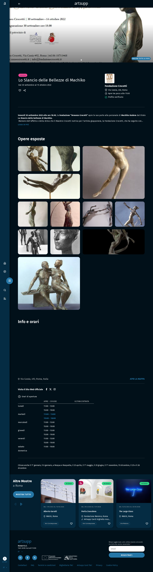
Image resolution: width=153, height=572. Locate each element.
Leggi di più (23, 125)
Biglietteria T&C (66, 565)
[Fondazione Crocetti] (124, 78)
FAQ (32, 565)
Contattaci (22, 565)
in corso (69, 483)
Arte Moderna (124, 523)
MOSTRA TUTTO (23, 494)
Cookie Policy (112, 565)
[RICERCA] (4, 290)
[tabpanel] (76, 35)
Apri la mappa (137, 379)
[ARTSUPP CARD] (4, 298)
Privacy (99, 565)
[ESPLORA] (4, 271)
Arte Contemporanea (51, 523)
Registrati (126, 555)
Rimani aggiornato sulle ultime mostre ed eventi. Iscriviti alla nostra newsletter (126, 543)
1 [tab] (81, 60)
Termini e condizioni (47, 565)
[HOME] (4, 263)
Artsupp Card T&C (84, 565)
